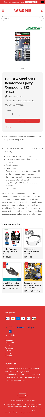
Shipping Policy (34, 404)
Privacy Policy (22, 404)
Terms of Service (10, 404)
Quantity (8, 110)
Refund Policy (13, 407)
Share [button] (10, 127)
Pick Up (8, 353)
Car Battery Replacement (28, 407)
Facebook (9, 340)
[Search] (39, 18)
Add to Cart (22, 121)
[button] (2, 10)
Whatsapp (9, 348)
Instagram (9, 343)
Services (8, 351)
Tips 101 (8, 356)
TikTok (7, 345)
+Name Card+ (31, 2)
